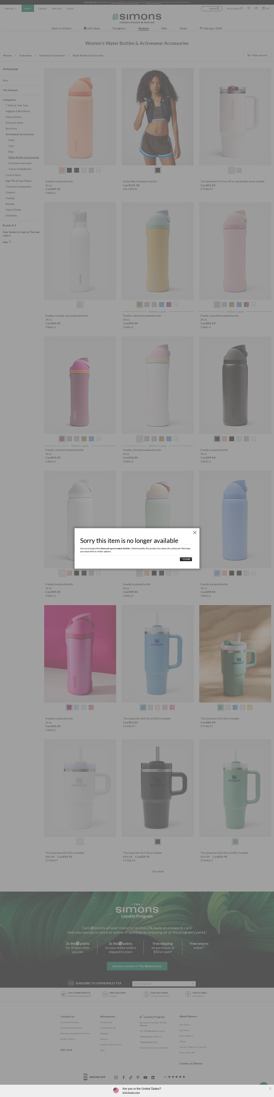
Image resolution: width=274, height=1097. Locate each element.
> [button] (186, 559)
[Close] (195, 532)
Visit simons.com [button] (131, 1092)
